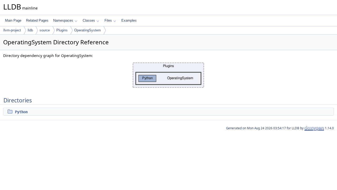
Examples (129, 20)
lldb (30, 30)
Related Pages (37, 20)
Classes (89, 20)
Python (21, 112)
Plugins (62, 30)
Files (108, 20)
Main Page (13, 20)
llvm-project (12, 30)
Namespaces (63, 20)
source (44, 30)
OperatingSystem (87, 30)
